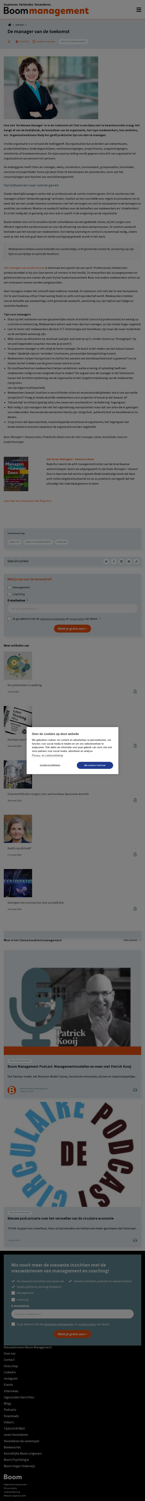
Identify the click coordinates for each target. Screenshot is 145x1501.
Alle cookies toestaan (95, 765)
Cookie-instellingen (50, 765)
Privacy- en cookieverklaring (47, 755)
